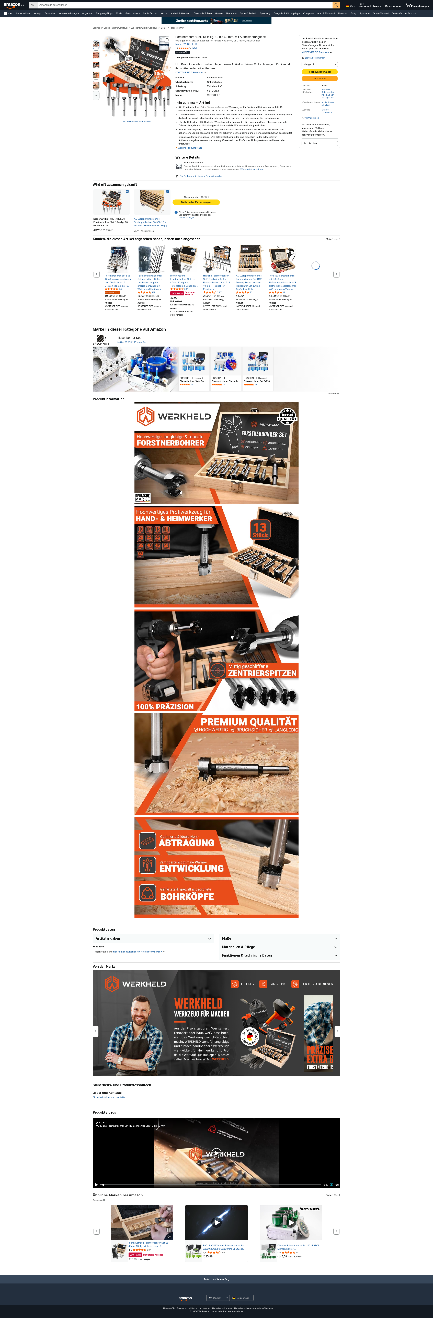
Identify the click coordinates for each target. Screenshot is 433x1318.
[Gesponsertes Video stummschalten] (169, 1236)
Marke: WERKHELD (186, 44)
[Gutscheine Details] (139, 13)
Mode (119, 13)
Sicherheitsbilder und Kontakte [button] (109, 1097)
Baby (353, 13)
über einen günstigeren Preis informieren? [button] (138, 951)
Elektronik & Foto (202, 13)
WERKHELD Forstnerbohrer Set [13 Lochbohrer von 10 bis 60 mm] (131, 1125)
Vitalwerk (326, 89)
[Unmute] (337, 1185)
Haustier (342, 13)
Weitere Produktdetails (190, 147)
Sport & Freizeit (248, 13)
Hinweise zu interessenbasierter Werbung (253, 1308)
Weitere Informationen (252, 169)
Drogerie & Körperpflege (287, 13)
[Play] (95, 1184)
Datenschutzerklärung (187, 1308)
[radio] (96, 44)
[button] (8, 13)
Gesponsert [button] (332, 393)
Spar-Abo (364, 13)
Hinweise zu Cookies (222, 1308)
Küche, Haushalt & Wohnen (175, 13)
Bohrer (164, 28)
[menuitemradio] (331, 1184)
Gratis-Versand (381, 13)
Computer (308, 13)
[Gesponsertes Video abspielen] (216, 1222)
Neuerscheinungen (69, 13)
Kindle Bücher (149, 13)
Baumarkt (231, 13)
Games (219, 13)
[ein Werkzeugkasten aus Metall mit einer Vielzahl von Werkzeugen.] (135, 369)
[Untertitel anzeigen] (169, 1209)
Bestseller (50, 13)
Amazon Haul (23, 13)
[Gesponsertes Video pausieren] (169, 1230)
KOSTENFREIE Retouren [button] (315, 52)
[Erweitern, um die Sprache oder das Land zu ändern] (354, 6)
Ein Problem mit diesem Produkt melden (200, 176)
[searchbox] (185, 5)
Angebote (87, 13)
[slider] (210, 1184)
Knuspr (37, 13)
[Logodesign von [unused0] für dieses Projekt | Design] (101, 340)
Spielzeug (265, 13)
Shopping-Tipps (104, 13)
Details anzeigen (187, 217)
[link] (152, 202)
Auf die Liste (310, 143)
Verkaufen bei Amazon (404, 13)
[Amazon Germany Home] (185, 1299)
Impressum (205, 1308)
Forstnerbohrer (177, 28)
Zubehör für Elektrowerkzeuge (145, 28)
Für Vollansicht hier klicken (137, 121)
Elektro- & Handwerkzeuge (116, 28)
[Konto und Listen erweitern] (380, 6)
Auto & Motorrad (326, 13)
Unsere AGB (169, 1308)
